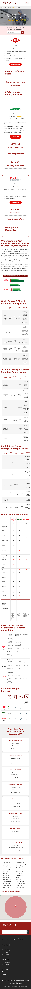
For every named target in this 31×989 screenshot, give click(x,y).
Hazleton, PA (19, 870)
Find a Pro (5, 969)
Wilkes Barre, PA (7, 879)
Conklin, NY (19, 873)
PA (14, 7)
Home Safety (5, 952)
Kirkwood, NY (19, 872)
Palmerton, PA (20, 881)
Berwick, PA (19, 877)
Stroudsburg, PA (20, 866)
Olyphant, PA (6, 862)
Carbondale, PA (7, 868)
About (3, 972)
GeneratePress (23, 986)
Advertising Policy (15, 982)
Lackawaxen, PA (7, 885)
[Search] (28, 932)
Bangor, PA (19, 885)
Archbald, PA (6, 864)
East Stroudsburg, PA (22, 864)
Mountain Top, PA (7, 887)
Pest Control (5, 964)
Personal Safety (6, 962)
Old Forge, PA (6, 870)
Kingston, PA (6, 877)
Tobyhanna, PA (7, 881)
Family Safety (5, 959)
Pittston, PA (6, 875)
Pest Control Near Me (8, 7)
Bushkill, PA (19, 868)
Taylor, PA (5, 872)
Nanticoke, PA (20, 862)
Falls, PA (5, 873)
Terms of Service (5, 980)
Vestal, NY (18, 879)
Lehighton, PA (20, 875)
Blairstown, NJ (20, 887)
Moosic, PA (6, 866)
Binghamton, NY (20, 883)
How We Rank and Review (22, 980)
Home (1, 7)
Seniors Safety (6, 950)
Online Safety (5, 955)
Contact (4, 974)
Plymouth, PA (6, 883)
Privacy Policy (13, 980)
